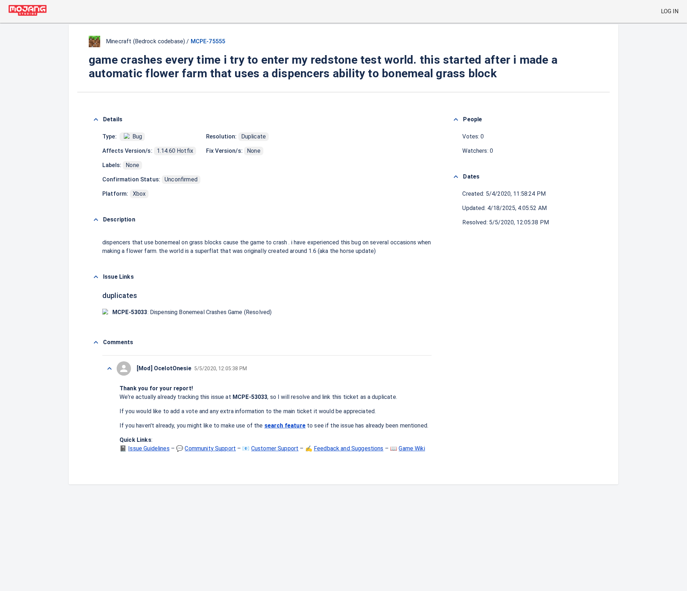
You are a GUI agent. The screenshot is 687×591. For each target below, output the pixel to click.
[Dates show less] (456, 177)
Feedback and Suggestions (349, 448)
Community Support (210, 448)
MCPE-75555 (208, 41)
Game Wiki (412, 448)
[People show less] (456, 119)
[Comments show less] (96, 342)
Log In (669, 11)
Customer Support (274, 448)
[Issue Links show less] (96, 277)
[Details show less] (96, 119)
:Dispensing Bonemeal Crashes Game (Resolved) (192, 312)
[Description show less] (96, 220)
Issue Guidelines (148, 448)
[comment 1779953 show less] (109, 368)
